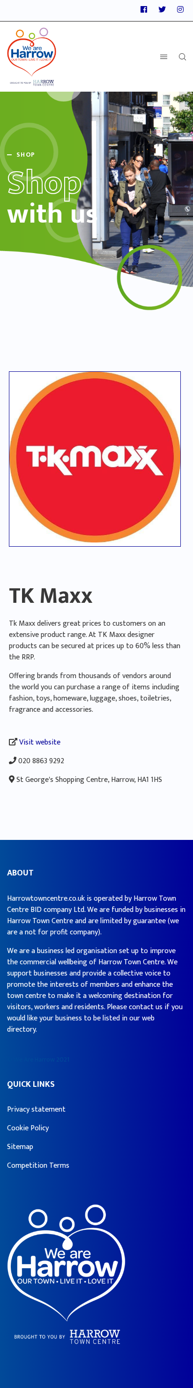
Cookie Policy (28, 1128)
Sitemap (20, 1147)
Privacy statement (36, 1109)
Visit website (39, 742)
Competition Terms (38, 1165)
